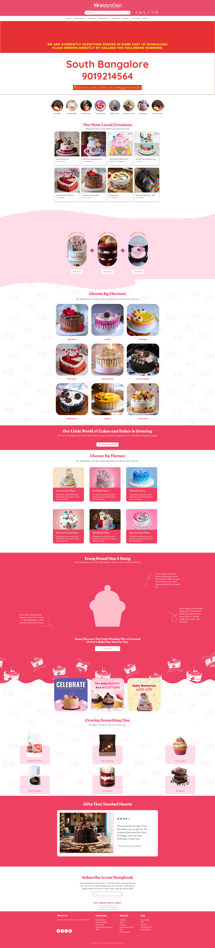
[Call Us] (144, 12)
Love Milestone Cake (62, 159)
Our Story (123, 920)
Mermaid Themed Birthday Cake (146, 159)
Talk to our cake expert (107, 907)
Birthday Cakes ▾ (79, 18)
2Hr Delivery (136, 18)
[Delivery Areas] (136, 12)
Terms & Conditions (102, 922)
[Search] (128, 12)
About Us (145, 18)
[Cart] (156, 12)
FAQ (142, 922)
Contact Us (144, 925)
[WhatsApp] (140, 12)
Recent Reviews (100, 920)
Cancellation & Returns (127, 927)
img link (58, 305)
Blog (121, 929)
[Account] (148, 12)
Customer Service (146, 927)
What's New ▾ (115, 18)
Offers (97, 929)
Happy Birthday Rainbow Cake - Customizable (119, 159)
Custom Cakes (145, 920)
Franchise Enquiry (125, 932)
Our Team (123, 925)
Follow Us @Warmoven (109, 444)
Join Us (122, 922)
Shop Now (77, 272)
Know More (107, 648)
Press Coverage (145, 929)
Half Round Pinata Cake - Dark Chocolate (145, 195)
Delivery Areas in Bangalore (104, 927)
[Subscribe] (120, 894)
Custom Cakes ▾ (103, 18)
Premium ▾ (126, 18)
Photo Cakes (91, 18)
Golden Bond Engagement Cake (92, 159)
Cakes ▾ (69, 18)
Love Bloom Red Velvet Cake (65, 195)
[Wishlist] (152, 12)
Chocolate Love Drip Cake (90, 195)
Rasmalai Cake (113, 195)
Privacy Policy (100, 925)
